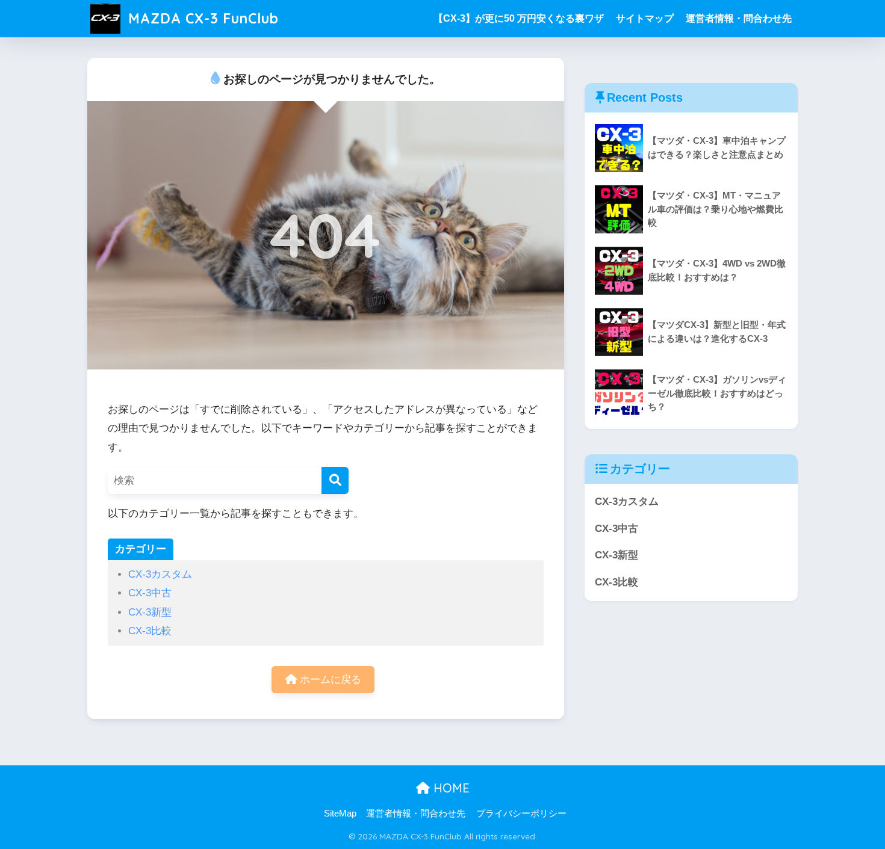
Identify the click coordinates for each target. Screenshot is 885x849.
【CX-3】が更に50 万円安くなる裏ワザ (518, 18)
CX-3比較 (150, 631)
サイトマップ (645, 18)
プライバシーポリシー (521, 813)
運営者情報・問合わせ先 (739, 18)
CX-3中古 (150, 593)
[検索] (335, 480)
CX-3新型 (150, 612)
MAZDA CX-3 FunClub (201, 18)
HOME (450, 787)
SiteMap (340, 813)
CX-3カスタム (160, 574)
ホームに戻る (329, 679)
